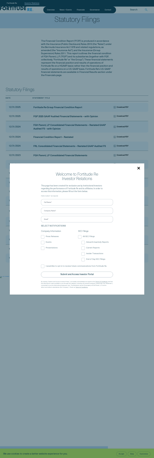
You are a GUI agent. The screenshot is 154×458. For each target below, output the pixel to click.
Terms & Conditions (101, 281)
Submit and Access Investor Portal (77, 274)
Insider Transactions (94, 254)
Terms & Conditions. (82, 287)
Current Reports (93, 248)
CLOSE (139, 168)
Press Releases (52, 236)
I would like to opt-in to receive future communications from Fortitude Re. (76, 266)
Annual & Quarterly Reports (97, 242)
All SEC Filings (89, 236)
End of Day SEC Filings (95, 259)
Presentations (52, 248)
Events (49, 242)
